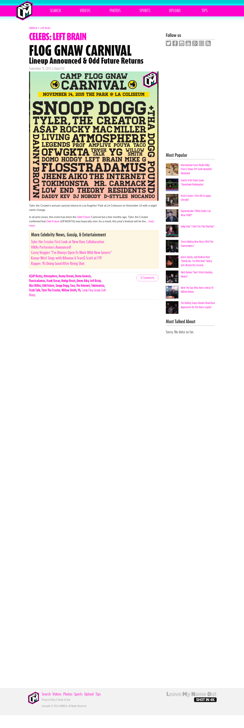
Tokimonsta (97, 285)
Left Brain (95, 280)
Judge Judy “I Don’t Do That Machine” (198, 226)
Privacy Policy (49, 699)
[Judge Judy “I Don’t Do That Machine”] (172, 231)
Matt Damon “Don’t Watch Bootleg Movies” (196, 274)
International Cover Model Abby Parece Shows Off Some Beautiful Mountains (196, 169)
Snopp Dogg (62, 285)
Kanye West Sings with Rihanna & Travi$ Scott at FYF (66, 258)
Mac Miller (35, 285)
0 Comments (148, 277)
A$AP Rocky (35, 276)
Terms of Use (64, 699)
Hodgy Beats (68, 280)
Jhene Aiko (83, 280)
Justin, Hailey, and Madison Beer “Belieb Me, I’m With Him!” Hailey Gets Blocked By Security (196, 261)
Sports (144, 11)
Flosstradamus (37, 280)
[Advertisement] (190, 99)
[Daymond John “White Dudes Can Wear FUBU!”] (172, 215)
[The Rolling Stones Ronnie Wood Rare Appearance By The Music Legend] (172, 307)
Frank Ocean (53, 280)
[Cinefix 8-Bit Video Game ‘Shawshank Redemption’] (172, 185)
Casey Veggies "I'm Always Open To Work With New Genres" (71, 252)
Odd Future (83, 216)
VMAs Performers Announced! (51, 247)
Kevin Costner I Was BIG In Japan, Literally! (196, 197)
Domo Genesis (83, 276)
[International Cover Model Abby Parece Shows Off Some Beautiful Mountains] (172, 169)
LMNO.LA (24, 11)
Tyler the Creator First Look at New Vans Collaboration (67, 242)
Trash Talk (34, 290)
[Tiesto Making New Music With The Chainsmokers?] (172, 246)
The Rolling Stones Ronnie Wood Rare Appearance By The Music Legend (198, 305)
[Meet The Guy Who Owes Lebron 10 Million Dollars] (172, 292)
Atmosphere (50, 276)
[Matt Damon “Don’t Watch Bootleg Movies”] (172, 277)
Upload (175, 11)
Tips (205, 11)
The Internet (83, 285)
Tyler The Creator (50, 290)
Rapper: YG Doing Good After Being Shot (57, 263)
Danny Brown (66, 276)
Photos (115, 11)
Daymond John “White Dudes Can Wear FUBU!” (196, 213)
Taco (72, 285)
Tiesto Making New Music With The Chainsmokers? (197, 243)
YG (79, 290)
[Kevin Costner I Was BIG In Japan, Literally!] (172, 200)
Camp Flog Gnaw (91, 290)
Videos (85, 11)
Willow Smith (68, 290)
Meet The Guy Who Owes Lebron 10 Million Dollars (197, 289)
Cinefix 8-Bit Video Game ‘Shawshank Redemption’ (192, 182)
